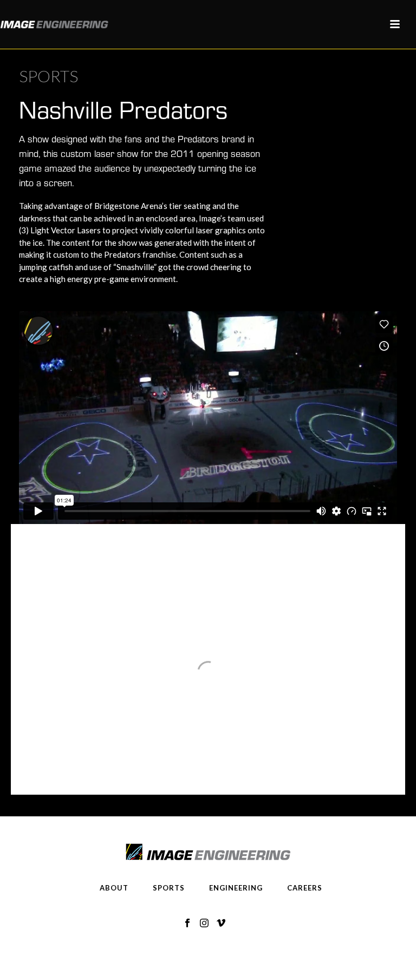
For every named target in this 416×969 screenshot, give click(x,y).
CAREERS (304, 887)
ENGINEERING (236, 887)
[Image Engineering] (54, 24)
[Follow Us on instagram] (204, 923)
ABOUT (114, 887)
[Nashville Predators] (208, 550)
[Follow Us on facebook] (187, 923)
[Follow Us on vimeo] (221, 923)
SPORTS (169, 887)
